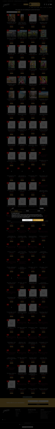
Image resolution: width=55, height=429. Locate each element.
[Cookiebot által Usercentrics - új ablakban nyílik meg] (40, 208)
